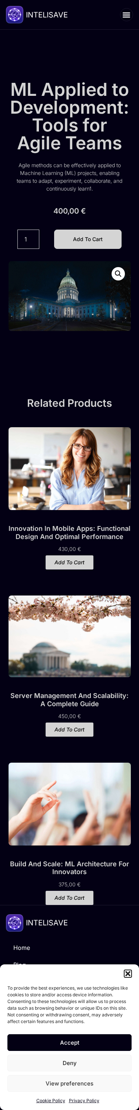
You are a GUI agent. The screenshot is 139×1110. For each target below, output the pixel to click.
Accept (69, 1042)
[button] (128, 973)
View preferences (69, 1083)
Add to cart (88, 239)
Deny (70, 1063)
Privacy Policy (84, 1100)
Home (21, 947)
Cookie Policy (50, 1100)
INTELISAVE (47, 14)
